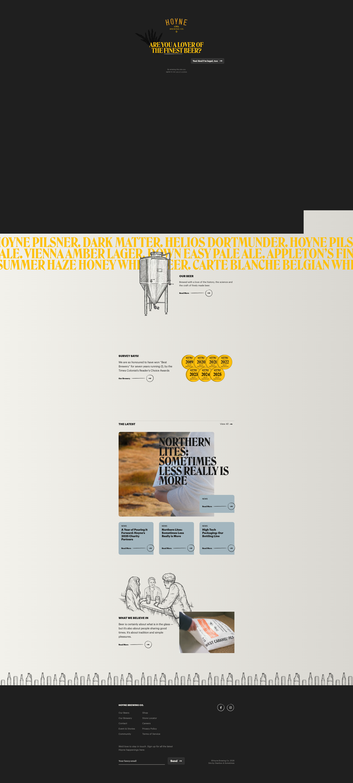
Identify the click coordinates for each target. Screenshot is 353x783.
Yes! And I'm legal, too (205, 60)
